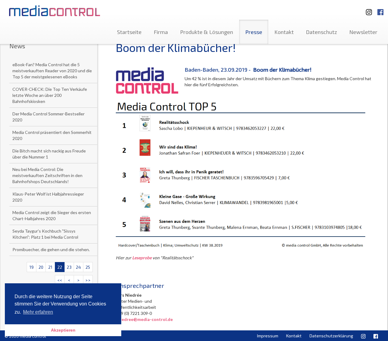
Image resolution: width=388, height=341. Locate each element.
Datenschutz (321, 32)
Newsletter (363, 32)
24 (78, 267)
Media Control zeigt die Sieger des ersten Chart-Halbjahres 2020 (51, 215)
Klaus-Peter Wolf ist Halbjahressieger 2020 (48, 197)
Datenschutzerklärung (331, 335)
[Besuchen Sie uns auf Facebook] (380, 9)
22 (59, 267)
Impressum (267, 335)
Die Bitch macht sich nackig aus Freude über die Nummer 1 (49, 153)
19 (31, 267)
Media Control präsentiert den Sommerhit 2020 (52, 135)
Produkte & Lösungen (206, 32)
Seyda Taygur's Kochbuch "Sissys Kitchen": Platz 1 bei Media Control (45, 234)
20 (40, 267)
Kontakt (284, 32)
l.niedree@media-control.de (144, 319)
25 (87, 267)
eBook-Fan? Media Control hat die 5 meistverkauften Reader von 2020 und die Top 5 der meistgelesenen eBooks (52, 70)
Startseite (129, 32)
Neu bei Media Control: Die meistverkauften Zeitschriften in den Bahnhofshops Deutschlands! (47, 175)
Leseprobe (142, 257)
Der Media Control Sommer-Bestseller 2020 (48, 116)
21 (50, 267)
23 (69, 267)
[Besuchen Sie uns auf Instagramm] (367, 9)
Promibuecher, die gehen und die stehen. (51, 249)
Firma (161, 32)
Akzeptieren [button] (63, 330)
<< (59, 280)
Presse (253, 32)
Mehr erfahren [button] (38, 312)
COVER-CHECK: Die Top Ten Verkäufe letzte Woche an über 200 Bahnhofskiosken (49, 95)
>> (88, 280)
